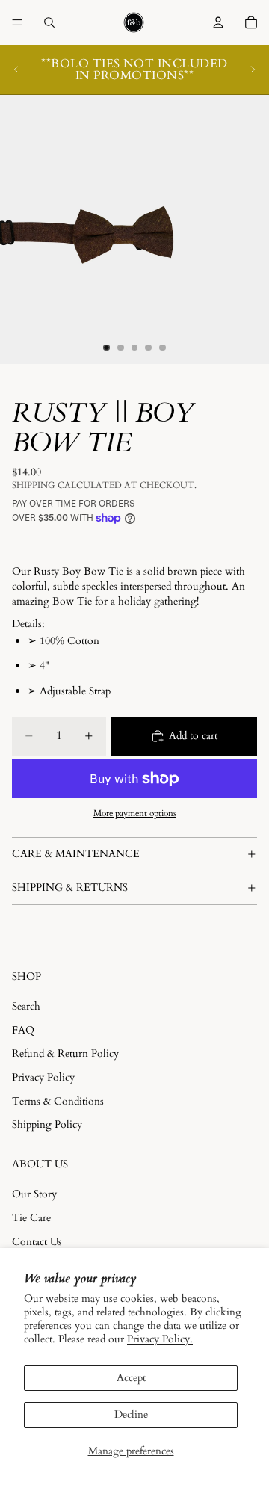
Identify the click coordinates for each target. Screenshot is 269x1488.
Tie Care (31, 1218)
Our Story (34, 1194)
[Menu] (17, 22)
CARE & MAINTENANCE (76, 854)
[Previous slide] (16, 69)
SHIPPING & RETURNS (70, 887)
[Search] (49, 22)
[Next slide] (252, 69)
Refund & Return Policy (65, 1053)
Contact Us (37, 1242)
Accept (131, 1378)
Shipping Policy (47, 1124)
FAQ (23, 1030)
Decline (131, 1414)
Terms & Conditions (58, 1101)
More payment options (134, 813)
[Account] (218, 22)
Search (26, 1006)
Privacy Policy (43, 1077)
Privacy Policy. (160, 1339)
